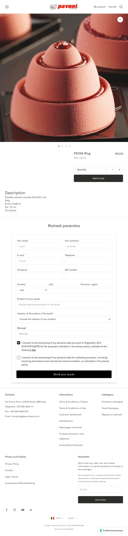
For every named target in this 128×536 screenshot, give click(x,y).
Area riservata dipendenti (64, 529)
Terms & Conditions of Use (72, 408)
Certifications (66, 421)
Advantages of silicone (70, 427)
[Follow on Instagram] (14, 509)
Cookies (9, 470)
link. (34, 350)
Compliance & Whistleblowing (20, 483)
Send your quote (64, 374)
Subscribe (100, 499)
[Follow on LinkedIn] (30, 509)
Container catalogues (112, 401)
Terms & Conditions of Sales (73, 401)
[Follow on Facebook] (6, 509)
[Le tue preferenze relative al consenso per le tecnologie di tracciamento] (112, 530)
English (71, 518)
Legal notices (11, 476)
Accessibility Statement (71, 445)
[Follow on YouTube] (22, 509)
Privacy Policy (12, 463)
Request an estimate (112, 414)
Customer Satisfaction (70, 414)
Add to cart (98, 178)
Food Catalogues (110, 408)
